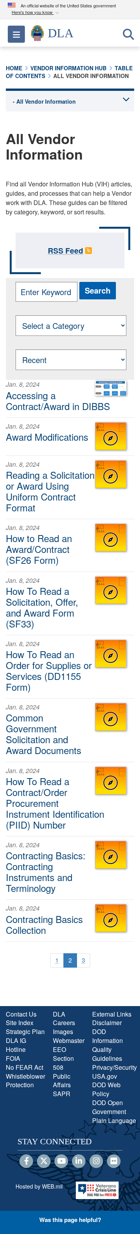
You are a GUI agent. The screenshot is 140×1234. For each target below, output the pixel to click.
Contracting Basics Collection (44, 924)
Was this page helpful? (70, 1219)
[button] (36, 12)
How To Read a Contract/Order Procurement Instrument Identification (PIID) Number (55, 802)
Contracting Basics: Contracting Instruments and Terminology (46, 871)
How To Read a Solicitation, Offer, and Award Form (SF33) (42, 607)
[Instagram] (96, 1161)
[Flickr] (114, 1161)
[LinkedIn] (79, 1161)
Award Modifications (47, 436)
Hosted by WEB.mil (39, 1186)
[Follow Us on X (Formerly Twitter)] (44, 1161)
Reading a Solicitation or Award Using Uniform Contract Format (50, 491)
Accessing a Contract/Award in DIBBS (58, 400)
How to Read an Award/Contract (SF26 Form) (39, 549)
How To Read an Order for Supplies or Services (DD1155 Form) (49, 670)
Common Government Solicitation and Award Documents (43, 734)
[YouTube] (61, 1161)
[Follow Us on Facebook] (26, 1161)
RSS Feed (65, 250)
